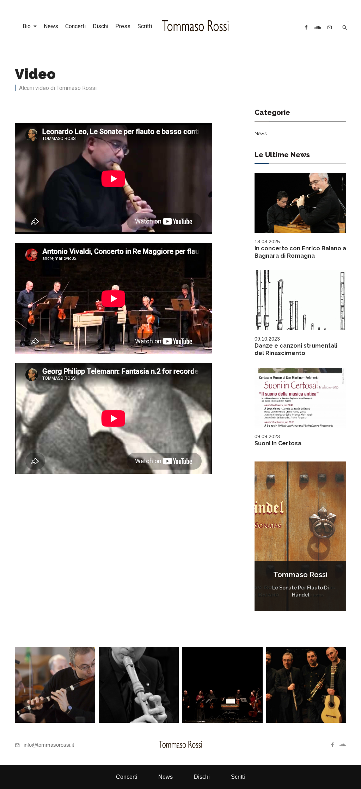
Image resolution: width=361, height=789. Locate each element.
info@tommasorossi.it (49, 745)
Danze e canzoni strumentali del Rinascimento (296, 349)
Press (122, 26)
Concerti (75, 26)
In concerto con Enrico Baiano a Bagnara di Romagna (300, 252)
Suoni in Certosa (278, 443)
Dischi (100, 26)
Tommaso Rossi (300, 574)
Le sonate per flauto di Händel (300, 591)
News (51, 26)
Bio (27, 26)
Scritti (144, 26)
